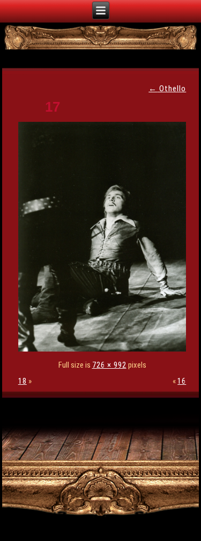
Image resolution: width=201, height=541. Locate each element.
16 (181, 381)
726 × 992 (109, 365)
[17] (105, 349)
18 (22, 381)
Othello (167, 88)
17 (52, 107)
